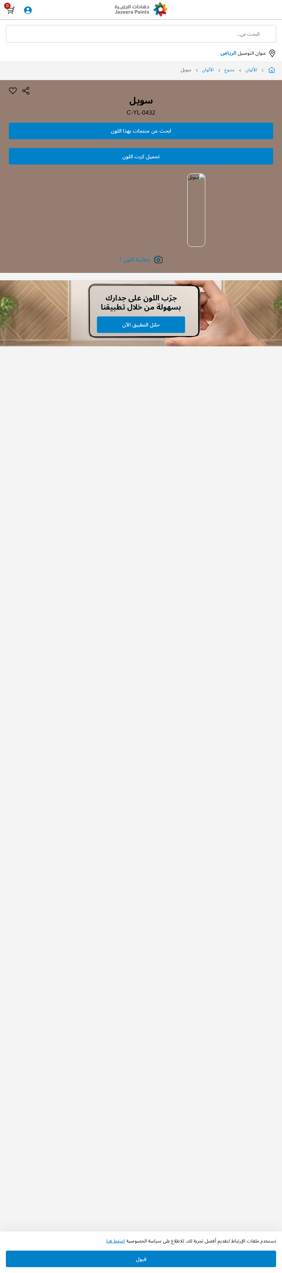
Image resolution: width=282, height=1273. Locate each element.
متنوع (230, 70)
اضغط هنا (115, 1241)
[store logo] (141, 10)
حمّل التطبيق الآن (141, 325)
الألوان (251, 70)
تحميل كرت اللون (141, 156)
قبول (141, 1259)
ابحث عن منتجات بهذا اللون (141, 131)
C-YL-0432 (141, 113)
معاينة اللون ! (135, 259)
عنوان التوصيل (243, 53)
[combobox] (141, 34)
